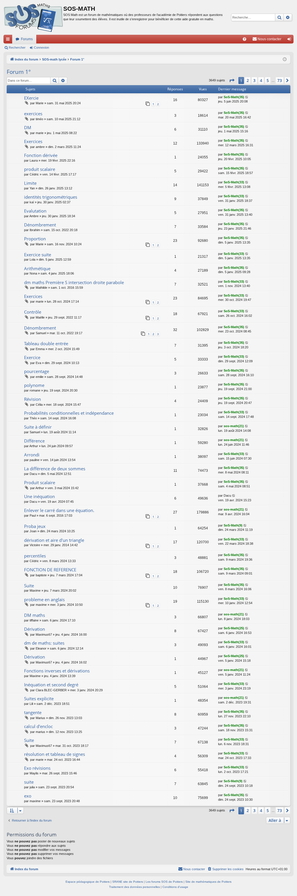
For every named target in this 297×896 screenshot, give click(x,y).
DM (27, 127)
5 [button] (268, 80)
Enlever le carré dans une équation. (59, 510)
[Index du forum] (33, 17)
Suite (29, 585)
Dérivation (34, 629)
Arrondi (31, 455)
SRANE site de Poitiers (127, 881)
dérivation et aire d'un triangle (54, 540)
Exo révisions (37, 768)
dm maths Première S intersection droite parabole (74, 282)
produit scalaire (39, 169)
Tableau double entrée (46, 343)
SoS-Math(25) (234, 628)
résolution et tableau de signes (54, 754)
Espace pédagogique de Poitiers (88, 881)
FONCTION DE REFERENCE (50, 570)
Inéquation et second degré (51, 684)
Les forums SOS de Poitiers (164, 881)
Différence (34, 441)
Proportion (35, 239)
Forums (27, 39)
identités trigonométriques (50, 197)
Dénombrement (40, 225)
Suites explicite (39, 698)
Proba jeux (35, 526)
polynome (34, 385)
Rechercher (17, 47)
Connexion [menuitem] (290, 40)
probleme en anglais (44, 599)
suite (29, 782)
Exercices (33, 141)
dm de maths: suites (44, 643)
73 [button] (279, 80)
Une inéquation (39, 496)
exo (27, 796)
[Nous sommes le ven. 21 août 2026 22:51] (285, 59)
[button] (231, 80)
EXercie (31, 98)
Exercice (32, 357)
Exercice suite (37, 254)
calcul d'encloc (38, 726)
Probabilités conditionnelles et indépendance (69, 413)
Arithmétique (37, 268)
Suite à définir (38, 427)
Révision (32, 399)
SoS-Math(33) (234, 182)
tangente (32, 712)
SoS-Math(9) (233, 525)
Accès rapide (9, 40)
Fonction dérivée (40, 155)
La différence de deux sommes (54, 468)
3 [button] (254, 80)
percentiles (35, 556)
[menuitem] (244, 39)
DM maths (34, 615)
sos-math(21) (234, 426)
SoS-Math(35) (234, 97)
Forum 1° (19, 72)
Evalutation (35, 211)
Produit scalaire (39, 482)
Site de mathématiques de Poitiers (208, 881)
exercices (33, 113)
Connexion (41, 47)
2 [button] (248, 80)
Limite (30, 183)
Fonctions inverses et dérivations (57, 671)
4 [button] (261, 80)
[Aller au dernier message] (247, 97)
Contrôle (32, 312)
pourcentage (36, 371)
